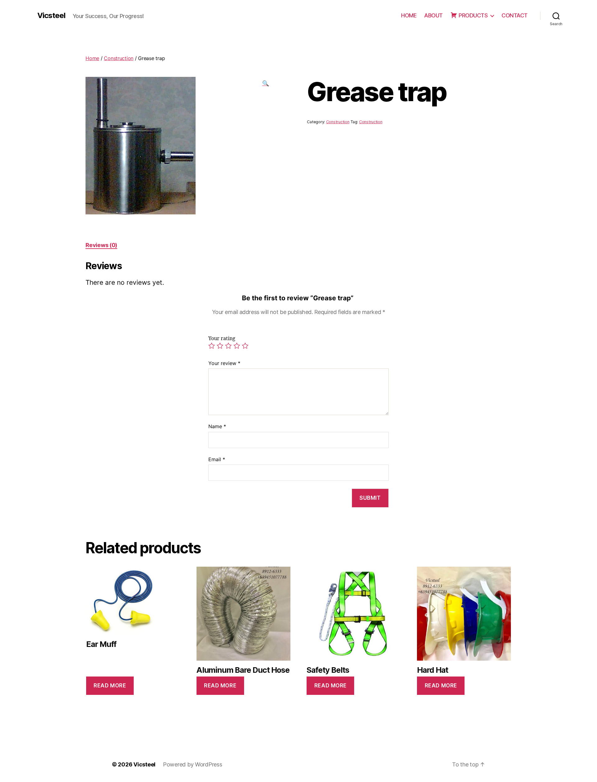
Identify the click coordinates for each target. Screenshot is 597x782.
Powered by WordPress (192, 764)
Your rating (221, 338)
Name (217, 426)
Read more (110, 685)
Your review (224, 363)
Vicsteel (51, 15)
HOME (408, 15)
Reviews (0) (101, 245)
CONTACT (515, 15)
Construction (118, 58)
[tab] (101, 245)
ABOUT (433, 15)
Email (216, 459)
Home (92, 58)
